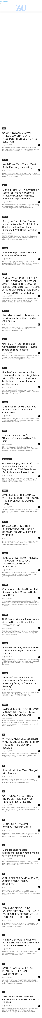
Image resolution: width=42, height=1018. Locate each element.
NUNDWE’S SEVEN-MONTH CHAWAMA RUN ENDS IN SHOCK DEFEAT (20, 999)
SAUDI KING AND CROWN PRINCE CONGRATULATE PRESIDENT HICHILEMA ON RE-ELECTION (20, 137)
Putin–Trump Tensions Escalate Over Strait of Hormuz (19, 254)
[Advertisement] (21, 33)
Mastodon (4, 1)
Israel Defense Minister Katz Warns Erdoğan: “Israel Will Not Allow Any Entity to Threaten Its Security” (19, 682)
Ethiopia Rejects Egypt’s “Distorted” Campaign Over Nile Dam (19, 438)
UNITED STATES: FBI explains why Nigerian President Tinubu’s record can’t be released (19, 346)
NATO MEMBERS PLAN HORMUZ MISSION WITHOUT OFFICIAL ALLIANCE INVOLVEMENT (20, 712)
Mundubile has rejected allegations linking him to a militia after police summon (20, 852)
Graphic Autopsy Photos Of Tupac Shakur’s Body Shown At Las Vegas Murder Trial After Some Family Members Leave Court (20, 468)
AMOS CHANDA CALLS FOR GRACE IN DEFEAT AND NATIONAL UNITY (17, 971)
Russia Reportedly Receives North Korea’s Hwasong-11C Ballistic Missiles (20, 650)
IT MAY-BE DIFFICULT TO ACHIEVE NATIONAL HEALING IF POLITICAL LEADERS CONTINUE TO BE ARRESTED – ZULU (20, 913)
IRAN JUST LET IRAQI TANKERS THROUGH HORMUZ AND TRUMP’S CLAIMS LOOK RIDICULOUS (20, 562)
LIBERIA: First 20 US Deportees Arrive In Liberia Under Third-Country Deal (19, 409)
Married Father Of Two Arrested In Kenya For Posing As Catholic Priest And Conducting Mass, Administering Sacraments (20, 194)
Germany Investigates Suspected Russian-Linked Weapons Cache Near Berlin (20, 592)
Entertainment (7, 459)
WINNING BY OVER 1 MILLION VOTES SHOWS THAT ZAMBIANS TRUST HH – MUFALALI (21, 942)
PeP (4, 128)
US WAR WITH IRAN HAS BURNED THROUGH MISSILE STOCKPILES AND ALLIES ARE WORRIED (19, 531)
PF (3, 734)
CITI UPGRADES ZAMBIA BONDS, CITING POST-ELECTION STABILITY (20, 881)
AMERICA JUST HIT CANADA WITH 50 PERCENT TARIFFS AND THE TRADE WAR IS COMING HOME (21, 499)
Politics (5, 160)
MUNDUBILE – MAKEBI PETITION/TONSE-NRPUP (17, 826)
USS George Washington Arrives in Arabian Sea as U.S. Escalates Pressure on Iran (20, 622)
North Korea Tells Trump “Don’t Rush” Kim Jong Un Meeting (19, 166)
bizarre (5, 217)
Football (5, 311)
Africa (4, 185)
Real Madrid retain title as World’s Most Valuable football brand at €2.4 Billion (20, 318)
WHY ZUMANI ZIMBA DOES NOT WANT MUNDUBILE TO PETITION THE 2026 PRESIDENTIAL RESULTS (21, 743)
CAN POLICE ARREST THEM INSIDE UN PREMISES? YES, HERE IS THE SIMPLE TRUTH (18, 798)
